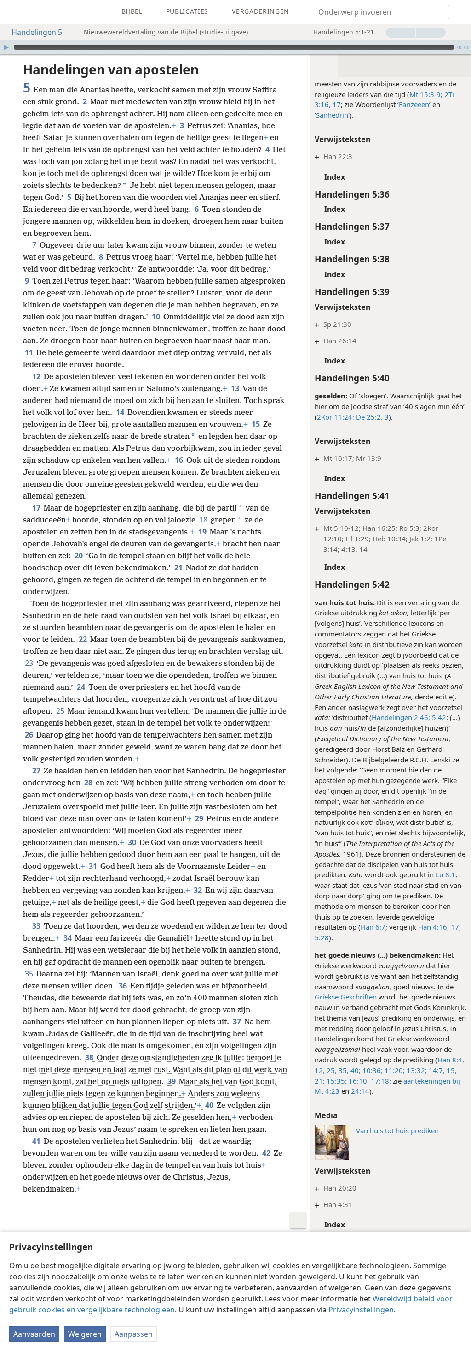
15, (451, 1070)
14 (121, 412)
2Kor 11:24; (335, 416)
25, (331, 1070)
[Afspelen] (6, 47)
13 (236, 388)
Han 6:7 (373, 926)
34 (68, 938)
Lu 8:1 (445, 874)
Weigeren (85, 1334)
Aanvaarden (34, 1334)
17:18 (379, 1080)
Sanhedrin (332, 114)
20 (79, 556)
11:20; (394, 1070)
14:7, (436, 1070)
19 (203, 532)
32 (198, 890)
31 (93, 866)
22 (83, 639)
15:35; (336, 1080)
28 (89, 783)
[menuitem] (14, 12)
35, (343, 1070)
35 (29, 974)
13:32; (416, 1070)
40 (210, 1105)
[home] (14, 12)
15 (256, 424)
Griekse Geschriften (346, 996)
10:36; (372, 1070)
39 (172, 1081)
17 (37, 508)
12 (37, 376)
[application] (235, 47)
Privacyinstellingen (361, 1310)
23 (29, 663)
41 (37, 1141)
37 (237, 1021)
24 (81, 687)
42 (267, 1153)
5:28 (322, 937)
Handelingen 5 (36, 32)
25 (61, 711)
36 (123, 986)
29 (200, 818)
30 (133, 842)
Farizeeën (414, 104)
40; (355, 1070)
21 (179, 567)
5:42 (438, 717)
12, (320, 1070)
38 (90, 1057)
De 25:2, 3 (371, 416)
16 (179, 460)
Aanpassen (134, 1334)
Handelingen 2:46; (401, 717)
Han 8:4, (450, 1059)
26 (29, 735)
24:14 (360, 1091)
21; (320, 1080)
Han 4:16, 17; (439, 926)
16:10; (358, 1080)
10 (156, 317)
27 (37, 771)
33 (37, 926)
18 (204, 520)
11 (29, 352)
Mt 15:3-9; (425, 94)
